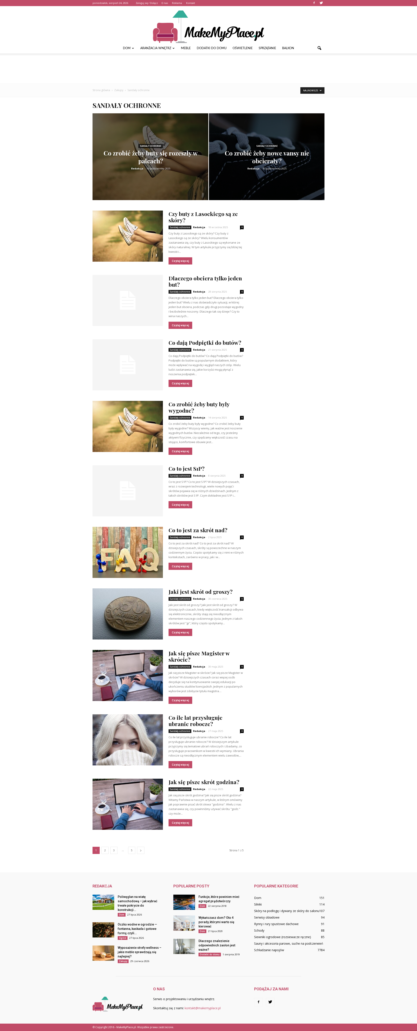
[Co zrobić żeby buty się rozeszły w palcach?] (150, 160)
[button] (319, 48)
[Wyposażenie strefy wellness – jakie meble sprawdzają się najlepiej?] (103, 953)
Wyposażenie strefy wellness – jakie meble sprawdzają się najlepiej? (139, 952)
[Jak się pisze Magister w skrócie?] (128, 675)
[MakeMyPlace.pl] (208, 24)
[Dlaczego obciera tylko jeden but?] (128, 300)
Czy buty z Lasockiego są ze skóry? (203, 217)
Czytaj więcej (180, 261)
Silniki (258, 904)
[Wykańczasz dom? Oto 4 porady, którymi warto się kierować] (184, 923)
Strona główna (101, 90)
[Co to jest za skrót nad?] (128, 552)
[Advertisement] (208, 68)
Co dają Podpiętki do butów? (205, 342)
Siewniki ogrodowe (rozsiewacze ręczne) (282, 937)
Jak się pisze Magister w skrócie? (199, 656)
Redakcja (137, 168)
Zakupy (123, 961)
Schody (259, 930)
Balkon (288, 48)
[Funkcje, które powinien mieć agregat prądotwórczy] (184, 902)
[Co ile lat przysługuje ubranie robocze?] (128, 739)
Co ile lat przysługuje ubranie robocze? (195, 720)
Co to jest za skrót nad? (198, 530)
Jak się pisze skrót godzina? (204, 781)
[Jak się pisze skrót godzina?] (128, 804)
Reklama (177, 3)
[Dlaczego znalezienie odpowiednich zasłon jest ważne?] (184, 946)
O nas (164, 3)
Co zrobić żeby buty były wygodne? (199, 407)
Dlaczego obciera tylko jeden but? (205, 281)
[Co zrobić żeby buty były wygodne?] (128, 426)
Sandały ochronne (150, 146)
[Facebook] (314, 3)
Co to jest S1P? (187, 468)
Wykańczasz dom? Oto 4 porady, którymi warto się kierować (216, 922)
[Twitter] (321, 3)
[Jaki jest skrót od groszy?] (128, 613)
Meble (186, 48)
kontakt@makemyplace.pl (203, 1008)
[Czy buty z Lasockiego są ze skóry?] (128, 236)
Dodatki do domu (212, 48)
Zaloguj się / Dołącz (147, 3)
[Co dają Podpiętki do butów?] (128, 364)
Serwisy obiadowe (267, 917)
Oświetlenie (243, 48)
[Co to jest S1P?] (128, 490)
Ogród (122, 937)
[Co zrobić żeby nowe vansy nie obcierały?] (267, 159)
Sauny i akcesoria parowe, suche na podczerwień (288, 943)
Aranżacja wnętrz (155, 48)
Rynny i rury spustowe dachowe (276, 924)
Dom (127, 48)
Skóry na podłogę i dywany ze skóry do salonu (286, 911)
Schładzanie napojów (269, 950)
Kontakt (190, 3)
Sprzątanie (267, 48)
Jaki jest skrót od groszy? (201, 591)
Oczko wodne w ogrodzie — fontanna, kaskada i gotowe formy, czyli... (137, 929)
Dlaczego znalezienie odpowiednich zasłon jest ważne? (217, 945)
